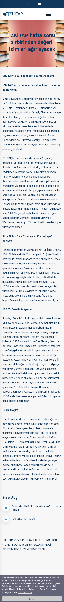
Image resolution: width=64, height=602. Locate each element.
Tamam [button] (32, 599)
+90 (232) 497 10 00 (23, 518)
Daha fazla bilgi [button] (25, 592)
